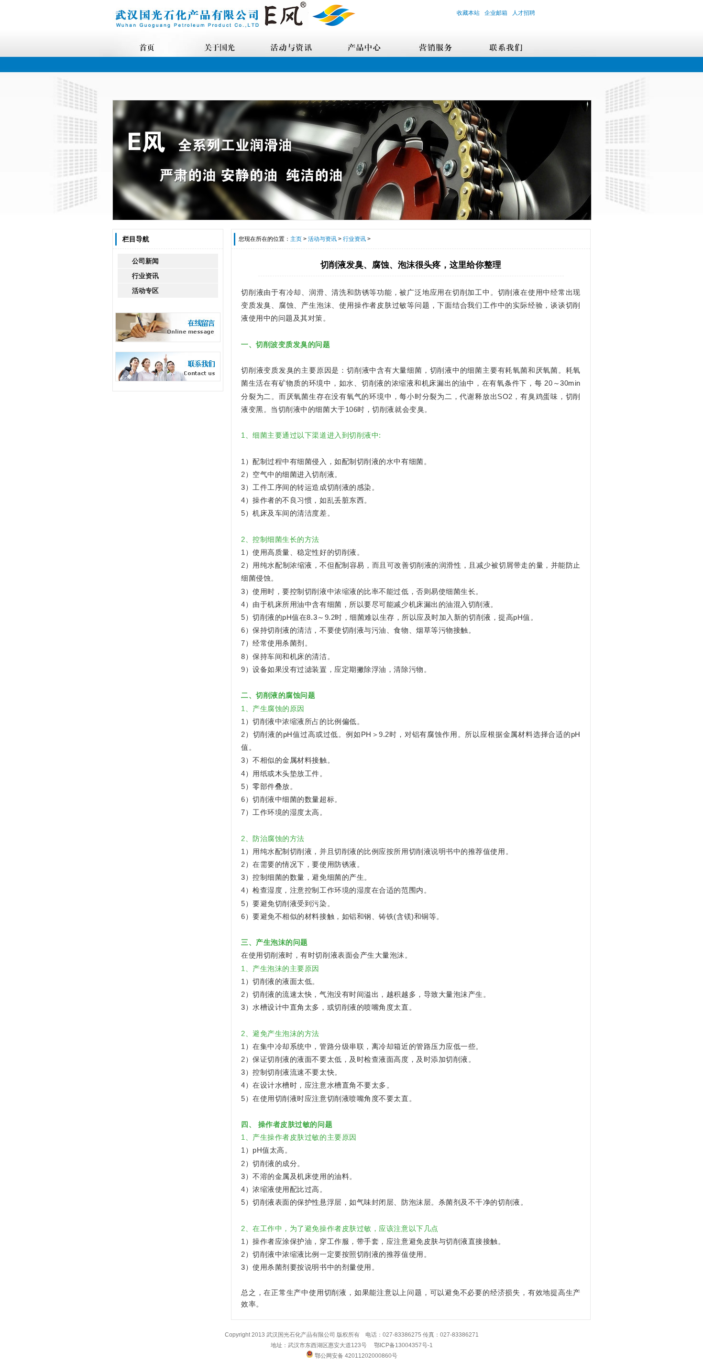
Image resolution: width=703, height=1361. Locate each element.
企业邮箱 (495, 13)
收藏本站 (468, 13)
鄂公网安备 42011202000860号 (355, 1355)
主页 (296, 239)
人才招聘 (523, 13)
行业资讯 (145, 276)
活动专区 (145, 290)
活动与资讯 (322, 239)
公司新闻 (145, 261)
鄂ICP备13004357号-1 (403, 1345)
